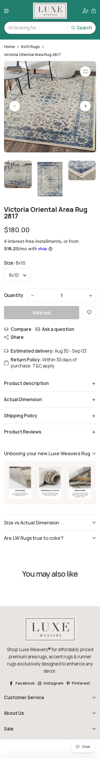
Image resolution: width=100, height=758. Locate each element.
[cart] (93, 11)
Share (17, 337)
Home (9, 46)
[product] (85, 71)
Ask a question (58, 329)
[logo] (50, 11)
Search (84, 28)
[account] (85, 11)
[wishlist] (89, 312)
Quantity (13, 295)
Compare (21, 329)
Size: (14, 263)
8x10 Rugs (30, 46)
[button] (7, 11)
